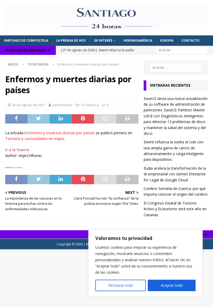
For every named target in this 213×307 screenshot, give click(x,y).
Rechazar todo (120, 285)
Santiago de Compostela (26, 40)
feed (205, 234)
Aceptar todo (172, 285)
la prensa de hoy (71, 40)
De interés (103, 40)
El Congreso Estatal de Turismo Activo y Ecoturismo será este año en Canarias (175, 209)
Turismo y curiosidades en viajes (34, 138)
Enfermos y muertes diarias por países (59, 132)
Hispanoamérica (138, 40)
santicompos (62, 105)
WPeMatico (18, 168)
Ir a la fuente (17, 149)
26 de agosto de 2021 (28, 105)
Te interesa (90, 105)
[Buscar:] (182, 49)
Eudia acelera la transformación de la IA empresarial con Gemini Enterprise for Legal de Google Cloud (175, 174)
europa (166, 40)
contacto (190, 40)
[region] (145, 263)
